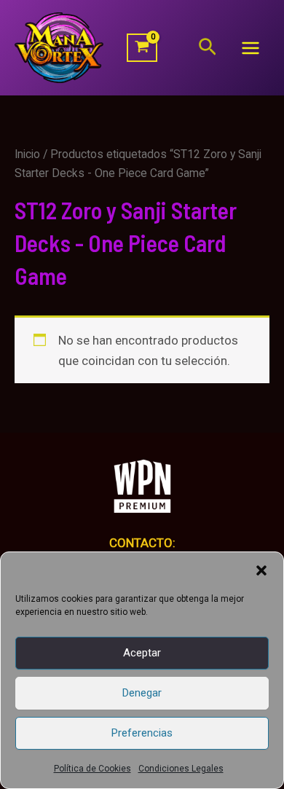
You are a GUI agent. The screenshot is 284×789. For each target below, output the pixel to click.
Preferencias (142, 732)
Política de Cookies (92, 769)
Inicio (27, 154)
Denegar (142, 692)
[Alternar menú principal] (250, 48)
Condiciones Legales (181, 769)
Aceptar (142, 652)
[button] (261, 570)
